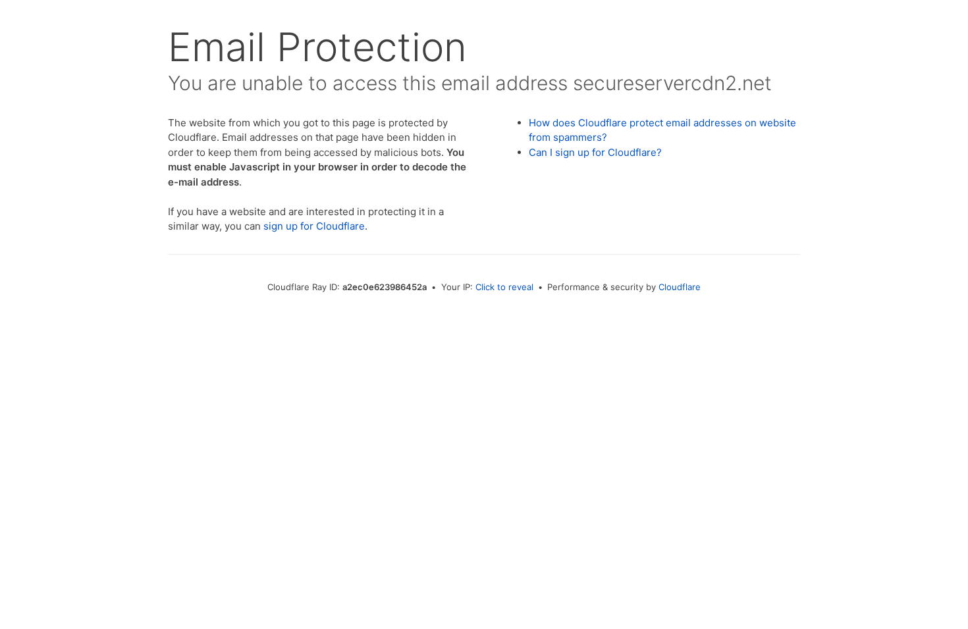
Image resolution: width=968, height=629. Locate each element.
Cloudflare (680, 287)
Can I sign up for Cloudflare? (595, 152)
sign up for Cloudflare (314, 226)
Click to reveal (504, 287)
